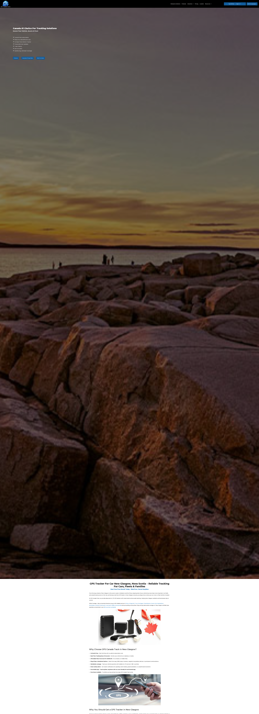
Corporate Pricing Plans (27, 58)
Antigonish (132, 603)
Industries (190, 3)
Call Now (232, 3)
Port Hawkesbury (159, 603)
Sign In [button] (238, 3)
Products (184, 3)
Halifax (113, 605)
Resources (208, 3)
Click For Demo (40, 58)
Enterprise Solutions (175, 3)
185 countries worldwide (110, 607)
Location (202, 3)
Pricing (196, 3)
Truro (136, 603)
